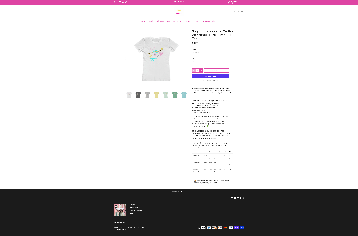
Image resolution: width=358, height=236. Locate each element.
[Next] (184, 59)
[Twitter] (114, 2)
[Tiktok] (126, 2)
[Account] (238, 11)
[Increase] (201, 70)
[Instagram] (123, 2)
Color (194, 49)
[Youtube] (120, 2)
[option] (156, 58)
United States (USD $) (232, 2)
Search (132, 204)
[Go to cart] (242, 11)
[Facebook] (117, 2)
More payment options (210, 80)
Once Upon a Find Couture (135, 227)
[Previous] (127, 59)
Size (193, 59)
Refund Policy (135, 207)
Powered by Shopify (120, 229)
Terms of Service (136, 210)
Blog (131, 213)
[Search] (234, 11)
